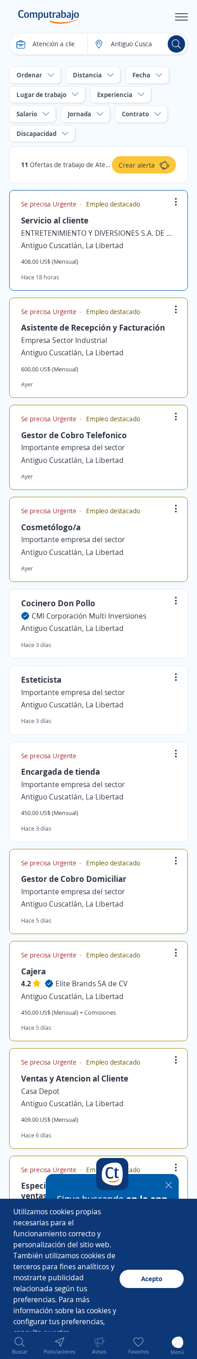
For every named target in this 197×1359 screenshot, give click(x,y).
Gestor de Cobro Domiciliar (73, 878)
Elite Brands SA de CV (91, 983)
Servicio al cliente (54, 220)
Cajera (33, 971)
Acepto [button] (151, 1278)
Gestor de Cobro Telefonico (74, 434)
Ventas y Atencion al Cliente (74, 1078)
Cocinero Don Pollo (58, 603)
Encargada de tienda (60, 771)
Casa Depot (40, 1091)
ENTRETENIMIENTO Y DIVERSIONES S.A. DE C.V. (98, 233)
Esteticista (41, 679)
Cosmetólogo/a (51, 527)
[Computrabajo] (48, 17)
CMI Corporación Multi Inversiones (89, 616)
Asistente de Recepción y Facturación (93, 327)
